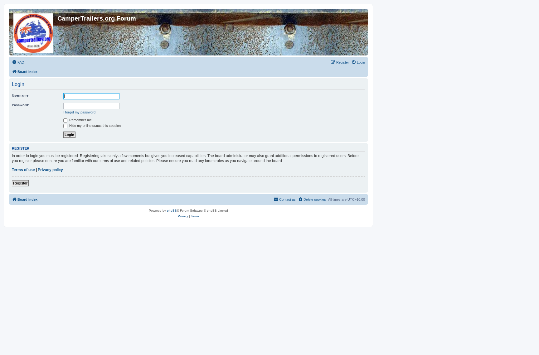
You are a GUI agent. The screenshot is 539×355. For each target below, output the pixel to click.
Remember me (80, 120)
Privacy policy (50, 170)
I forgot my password (79, 112)
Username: (21, 95)
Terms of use (23, 170)
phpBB (172, 210)
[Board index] (33, 32)
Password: (20, 105)
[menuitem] (18, 62)
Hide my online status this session (94, 125)
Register (20, 183)
